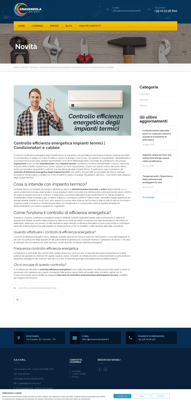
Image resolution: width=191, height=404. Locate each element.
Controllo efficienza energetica (37, 288)
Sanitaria (144, 100)
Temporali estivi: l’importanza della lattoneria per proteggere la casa (157, 179)
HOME (21, 25)
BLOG (69, 25)
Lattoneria (145, 94)
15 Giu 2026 (147, 187)
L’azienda (37, 25)
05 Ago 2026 (148, 145)
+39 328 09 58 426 (146, 339)
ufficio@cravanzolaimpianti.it (127, 11)
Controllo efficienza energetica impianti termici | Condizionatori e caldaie (59, 145)
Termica (143, 105)
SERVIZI (54, 25)
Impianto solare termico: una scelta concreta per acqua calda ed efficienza (156, 158)
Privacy (75, 377)
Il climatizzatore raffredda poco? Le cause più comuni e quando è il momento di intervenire (156, 135)
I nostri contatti (90, 25)
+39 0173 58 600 (166, 11)
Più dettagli (148, 197)
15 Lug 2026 (148, 166)
